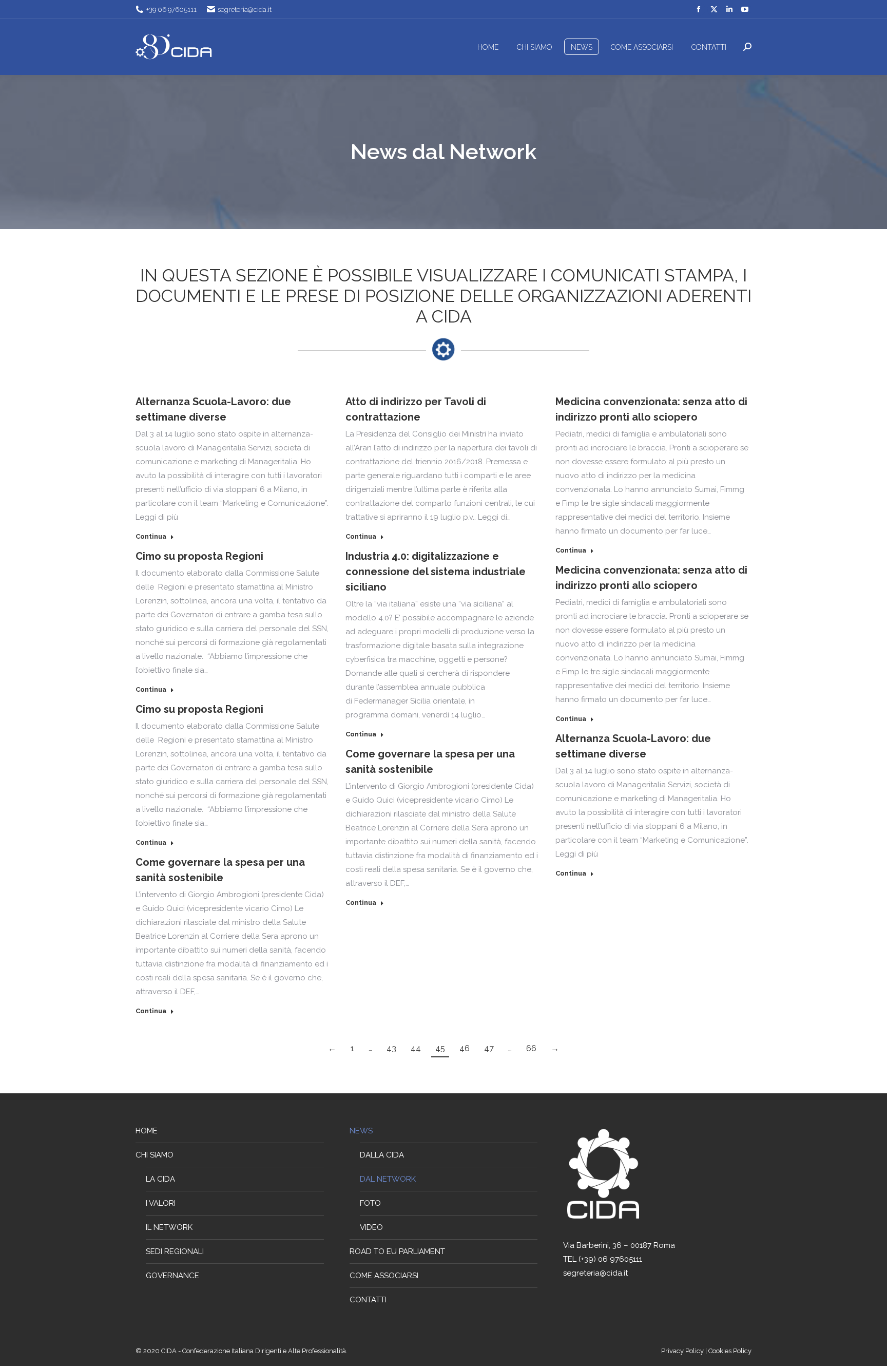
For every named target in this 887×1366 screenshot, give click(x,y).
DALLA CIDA (382, 1155)
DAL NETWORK (388, 1179)
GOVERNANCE (172, 1275)
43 (391, 1048)
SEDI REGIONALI (175, 1251)
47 (489, 1048)
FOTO (370, 1203)
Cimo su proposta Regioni (199, 556)
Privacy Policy (683, 1351)
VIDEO (371, 1227)
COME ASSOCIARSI (384, 1275)
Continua (151, 536)
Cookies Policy (729, 1351)
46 (464, 1048)
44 (416, 1048)
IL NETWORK (169, 1227)
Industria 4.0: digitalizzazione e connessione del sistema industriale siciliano (435, 571)
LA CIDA (160, 1179)
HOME (147, 1130)
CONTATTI (368, 1299)
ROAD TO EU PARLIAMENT (397, 1251)
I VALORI (161, 1203)
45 (440, 1048)
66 (531, 1048)
